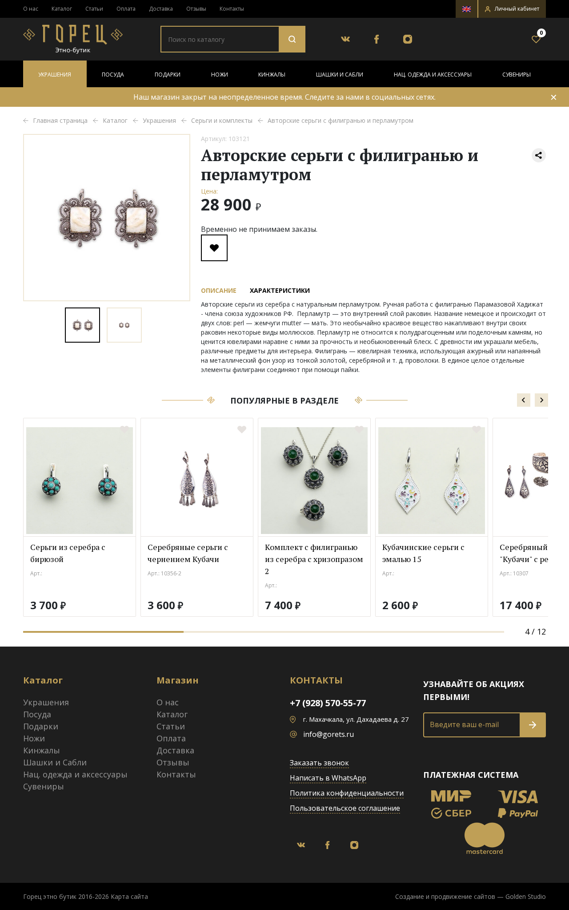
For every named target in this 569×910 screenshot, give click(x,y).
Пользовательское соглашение (345, 808)
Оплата (126, 8)
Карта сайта (129, 896)
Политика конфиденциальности (347, 793)
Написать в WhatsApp (328, 778)
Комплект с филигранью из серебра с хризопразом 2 (314, 559)
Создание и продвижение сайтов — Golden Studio (470, 896)
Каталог (62, 8)
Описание (218, 290)
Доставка (161, 8)
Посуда (113, 74)
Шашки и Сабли (339, 74)
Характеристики (280, 290)
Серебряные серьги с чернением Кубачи (188, 553)
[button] (512, 9)
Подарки (167, 74)
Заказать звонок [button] (319, 763)
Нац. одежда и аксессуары (433, 74)
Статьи (94, 8)
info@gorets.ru (328, 734)
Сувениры (516, 74)
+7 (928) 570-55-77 (328, 703)
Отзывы (196, 8)
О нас (30, 8)
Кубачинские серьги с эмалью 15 (423, 553)
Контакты (232, 8)
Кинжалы (271, 74)
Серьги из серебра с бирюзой (67, 553)
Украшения (54, 74)
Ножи (219, 74)
